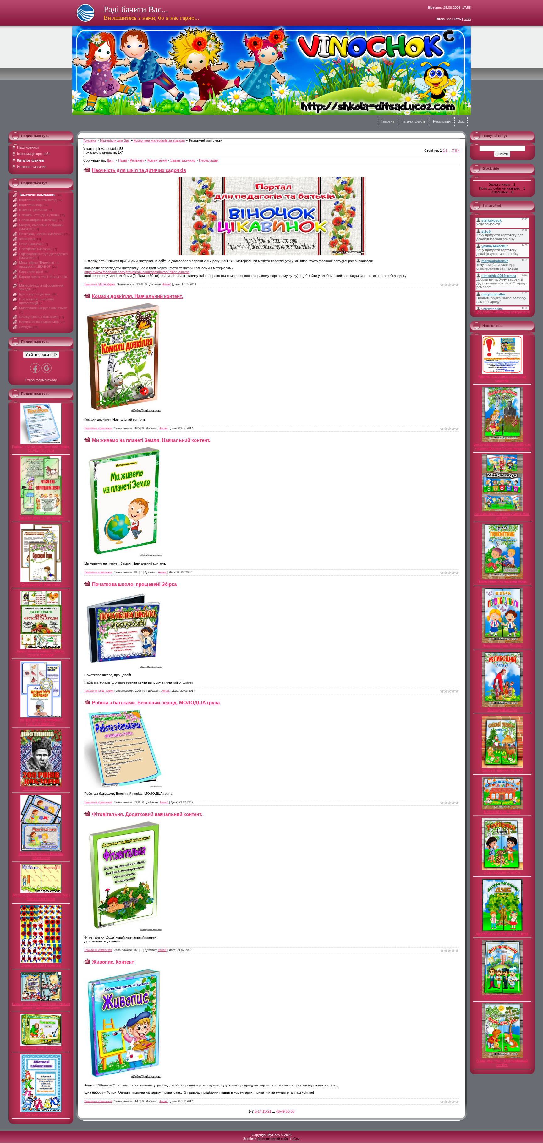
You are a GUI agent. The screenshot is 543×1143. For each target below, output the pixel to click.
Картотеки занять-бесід (37, 200)
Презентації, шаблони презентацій (36, 301)
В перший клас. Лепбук (502, 812)
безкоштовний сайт (272, 1138)
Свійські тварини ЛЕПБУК (502, 770)
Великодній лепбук (502, 710)
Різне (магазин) (31, 244)
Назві (122, 160)
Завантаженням (183, 160)
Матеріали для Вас (115, 140)
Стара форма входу (41, 380)
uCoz (296, 1138)
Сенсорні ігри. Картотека (40, 584)
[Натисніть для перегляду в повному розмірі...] (271, 254)
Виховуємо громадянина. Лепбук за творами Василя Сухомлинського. (502, 446)
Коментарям (157, 160)
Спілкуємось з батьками (38, 317)
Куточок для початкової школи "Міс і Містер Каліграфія (41, 897)
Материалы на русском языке (43, 308)
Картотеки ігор (30, 205)
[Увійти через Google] (46, 368)
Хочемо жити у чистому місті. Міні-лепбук (502, 515)
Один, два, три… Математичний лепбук (502, 1063)
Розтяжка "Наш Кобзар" (41, 789)
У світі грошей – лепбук (502, 872)
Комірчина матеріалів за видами (159, 140)
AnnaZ (166, 284)
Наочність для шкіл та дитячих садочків (139, 170)
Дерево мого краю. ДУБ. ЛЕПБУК (502, 934)
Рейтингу (137, 160)
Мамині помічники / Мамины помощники (41, 856)
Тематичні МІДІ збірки (98, 690)
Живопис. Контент (113, 961)
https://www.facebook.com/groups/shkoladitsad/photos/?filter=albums (136, 272)
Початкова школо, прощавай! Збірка (134, 584)
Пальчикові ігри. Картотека (41, 1048)
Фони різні (27, 239)
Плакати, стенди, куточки (39, 215)
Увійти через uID (41, 354)
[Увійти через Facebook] (35, 368)
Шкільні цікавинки (33, 210)
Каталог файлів (414, 121)
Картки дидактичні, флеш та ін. (43, 276)
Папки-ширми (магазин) (38, 220)
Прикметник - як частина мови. (502, 581)
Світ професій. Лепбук (502, 997)
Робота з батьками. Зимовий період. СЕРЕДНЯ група (41, 448)
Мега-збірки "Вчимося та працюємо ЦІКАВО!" (38, 264)
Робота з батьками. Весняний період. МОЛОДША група (156, 702)
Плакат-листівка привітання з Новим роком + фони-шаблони (41, 1005)
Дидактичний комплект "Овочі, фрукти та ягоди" (41, 653)
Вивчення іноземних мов (39, 322)
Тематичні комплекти (37, 195)
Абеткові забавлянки (41, 1114)
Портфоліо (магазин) (35, 249)
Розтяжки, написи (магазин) (41, 234)
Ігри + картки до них (35, 294)
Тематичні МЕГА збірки (99, 284)
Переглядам (208, 160)
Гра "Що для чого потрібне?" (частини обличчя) (41, 722)
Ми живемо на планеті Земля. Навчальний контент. (151, 440)
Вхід (461, 121)
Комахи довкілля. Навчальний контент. (137, 296)
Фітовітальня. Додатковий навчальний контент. (147, 814)
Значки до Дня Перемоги (41, 965)
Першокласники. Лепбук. (502, 645)
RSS (467, 19)
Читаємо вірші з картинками (41, 517)
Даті (110, 160)
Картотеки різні (31, 271)
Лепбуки (25, 327)
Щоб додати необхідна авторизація (502, 312)
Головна (387, 121)
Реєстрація (442, 121)
